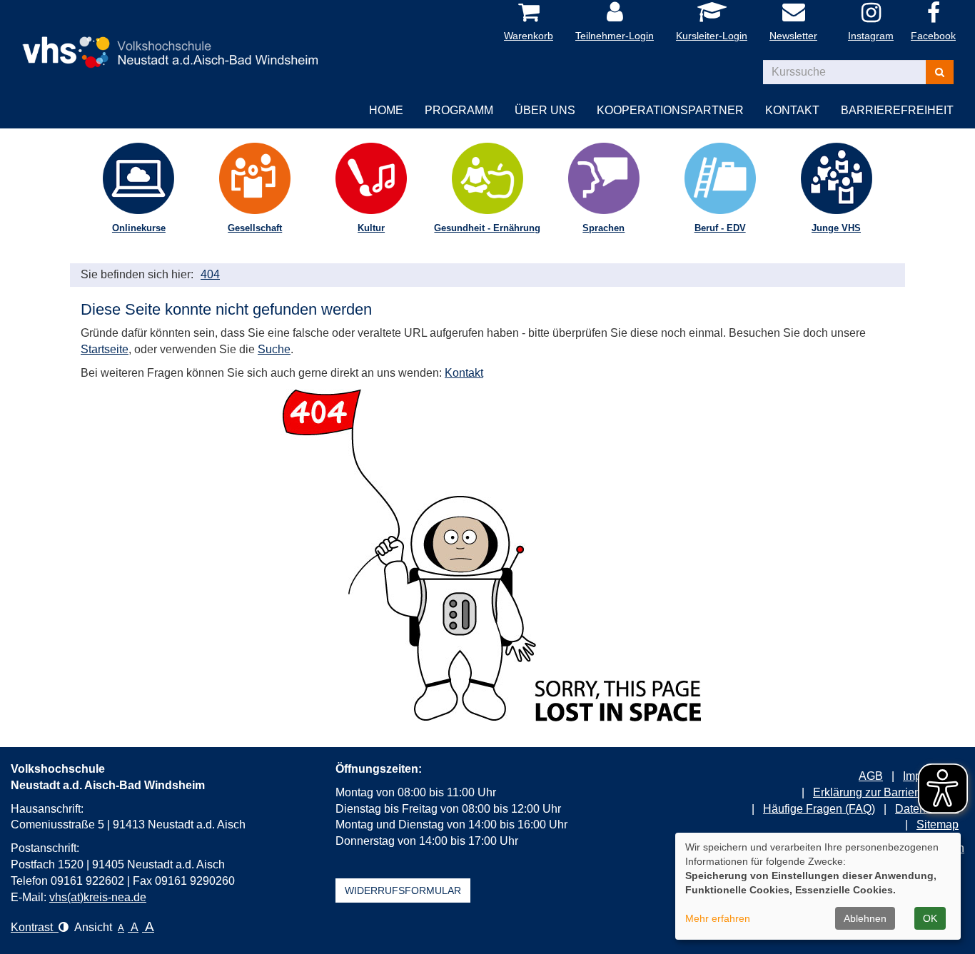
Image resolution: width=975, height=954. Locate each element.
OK (930, 918)
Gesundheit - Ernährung (487, 228)
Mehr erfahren (717, 918)
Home (386, 110)
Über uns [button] (545, 110)
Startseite (104, 349)
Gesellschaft (255, 228)
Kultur (371, 228)
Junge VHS (836, 228)
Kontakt (464, 373)
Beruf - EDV (720, 228)
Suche (274, 349)
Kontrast (35, 927)
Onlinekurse (139, 228)
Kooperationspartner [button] (670, 110)
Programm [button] (459, 110)
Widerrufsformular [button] (403, 890)
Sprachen (603, 228)
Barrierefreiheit (897, 110)
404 (210, 274)
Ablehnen (865, 918)
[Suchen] (940, 72)
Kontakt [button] (792, 110)
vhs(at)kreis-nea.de (97, 897)
